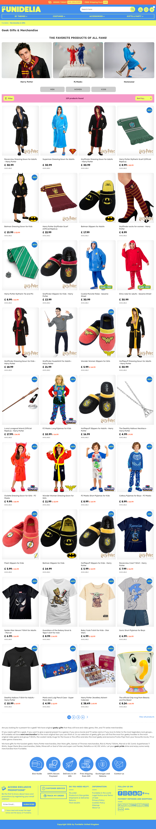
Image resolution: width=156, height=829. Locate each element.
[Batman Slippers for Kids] (58, 534)
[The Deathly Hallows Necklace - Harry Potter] (135, 400)
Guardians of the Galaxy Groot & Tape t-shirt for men (57, 631)
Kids (103, 89)
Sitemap (95, 805)
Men (52, 89)
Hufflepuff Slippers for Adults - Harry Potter (97, 429)
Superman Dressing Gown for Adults (58, 159)
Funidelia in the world (101, 793)
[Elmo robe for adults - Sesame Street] (135, 265)
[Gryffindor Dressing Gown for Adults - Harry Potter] (97, 131)
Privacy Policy (98, 800)
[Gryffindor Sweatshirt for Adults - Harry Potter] (58, 332)
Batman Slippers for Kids (53, 563)
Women (78, 89)
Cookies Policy (98, 803)
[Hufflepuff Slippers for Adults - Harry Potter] (97, 400)
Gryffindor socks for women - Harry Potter (134, 227)
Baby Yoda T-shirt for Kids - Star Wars (95, 631)
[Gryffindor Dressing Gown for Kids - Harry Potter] (20, 332)
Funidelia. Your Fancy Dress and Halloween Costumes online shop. (21, 9)
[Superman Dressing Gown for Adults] (58, 131)
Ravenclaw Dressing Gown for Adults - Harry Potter (20, 160)
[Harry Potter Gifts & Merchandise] (27, 60)
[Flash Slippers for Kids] (20, 534)
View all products (146, 717)
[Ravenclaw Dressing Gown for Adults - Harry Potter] (20, 131)
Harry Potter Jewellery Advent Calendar (94, 698)
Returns (72, 800)
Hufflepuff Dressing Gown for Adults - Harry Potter (135, 362)
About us (96, 807)
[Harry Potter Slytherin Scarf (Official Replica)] (135, 131)
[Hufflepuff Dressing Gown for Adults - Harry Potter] (135, 332)
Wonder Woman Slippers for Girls (95, 361)
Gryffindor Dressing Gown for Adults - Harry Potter (97, 160)
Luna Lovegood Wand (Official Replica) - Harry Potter (18, 429)
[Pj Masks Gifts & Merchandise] (78, 60)
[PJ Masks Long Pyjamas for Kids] (58, 400)
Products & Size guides (79, 795)
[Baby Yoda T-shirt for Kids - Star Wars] (97, 602)
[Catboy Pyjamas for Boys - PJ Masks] (135, 467)
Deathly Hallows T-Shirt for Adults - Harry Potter (19, 698)
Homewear (129, 82)
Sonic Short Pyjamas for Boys (132, 630)
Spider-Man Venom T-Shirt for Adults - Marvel (20, 631)
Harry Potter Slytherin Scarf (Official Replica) (135, 160)
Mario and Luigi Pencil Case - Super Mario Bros (58, 698)
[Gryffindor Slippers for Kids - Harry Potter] (58, 265)
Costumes (58, 16)
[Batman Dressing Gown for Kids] (20, 198)
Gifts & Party (134, 16)
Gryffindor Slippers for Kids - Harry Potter (58, 295)
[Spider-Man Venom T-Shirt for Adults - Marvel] (20, 602)
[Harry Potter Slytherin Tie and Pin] (20, 265)
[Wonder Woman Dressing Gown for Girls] (58, 467)
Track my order (55, 795)
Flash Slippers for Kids (14, 563)
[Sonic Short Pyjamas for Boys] (135, 602)
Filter (10, 98)
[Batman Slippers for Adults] (97, 198)
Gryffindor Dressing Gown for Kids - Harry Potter (20, 362)
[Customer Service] (146, 9)
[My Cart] (151, 9)
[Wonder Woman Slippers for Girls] (97, 332)
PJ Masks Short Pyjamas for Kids (95, 495)
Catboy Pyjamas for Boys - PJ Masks (135, 495)
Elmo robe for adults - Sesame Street (135, 294)
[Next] (87, 717)
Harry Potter (26, 82)
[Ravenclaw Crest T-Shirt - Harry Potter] (135, 534)
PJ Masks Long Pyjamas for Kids (57, 428)
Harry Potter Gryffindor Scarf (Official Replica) (55, 227)
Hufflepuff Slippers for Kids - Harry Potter (96, 564)
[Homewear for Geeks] (129, 60)
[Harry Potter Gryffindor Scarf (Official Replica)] (58, 198)
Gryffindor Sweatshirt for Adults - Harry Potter (57, 362)
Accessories (96, 16)
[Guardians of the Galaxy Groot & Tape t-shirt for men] (58, 602)
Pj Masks (78, 82)
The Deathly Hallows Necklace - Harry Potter (133, 429)
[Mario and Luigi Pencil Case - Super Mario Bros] (58, 669)
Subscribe (29, 804)
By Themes (20, 16)
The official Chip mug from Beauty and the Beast (134, 698)
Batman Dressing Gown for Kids (18, 226)
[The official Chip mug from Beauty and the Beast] (135, 669)
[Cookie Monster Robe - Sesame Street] (97, 265)
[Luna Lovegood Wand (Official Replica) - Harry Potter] (20, 400)
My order (73, 793)
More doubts (74, 803)
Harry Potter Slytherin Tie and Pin (18, 294)
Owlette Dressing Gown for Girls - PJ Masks (20, 496)
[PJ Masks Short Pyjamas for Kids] (97, 467)
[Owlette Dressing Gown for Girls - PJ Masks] (20, 467)
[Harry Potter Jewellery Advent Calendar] (97, 669)
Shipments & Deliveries (79, 798)
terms (19, 813)
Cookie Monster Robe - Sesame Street (94, 295)
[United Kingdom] (120, 793)
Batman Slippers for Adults (92, 226)
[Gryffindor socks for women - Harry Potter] (135, 198)
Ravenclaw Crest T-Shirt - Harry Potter (133, 564)
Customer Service (55, 788)
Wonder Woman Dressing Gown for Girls (58, 496)
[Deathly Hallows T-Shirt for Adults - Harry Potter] (20, 669)
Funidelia (5, 23)
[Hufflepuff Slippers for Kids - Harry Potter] (97, 534)
